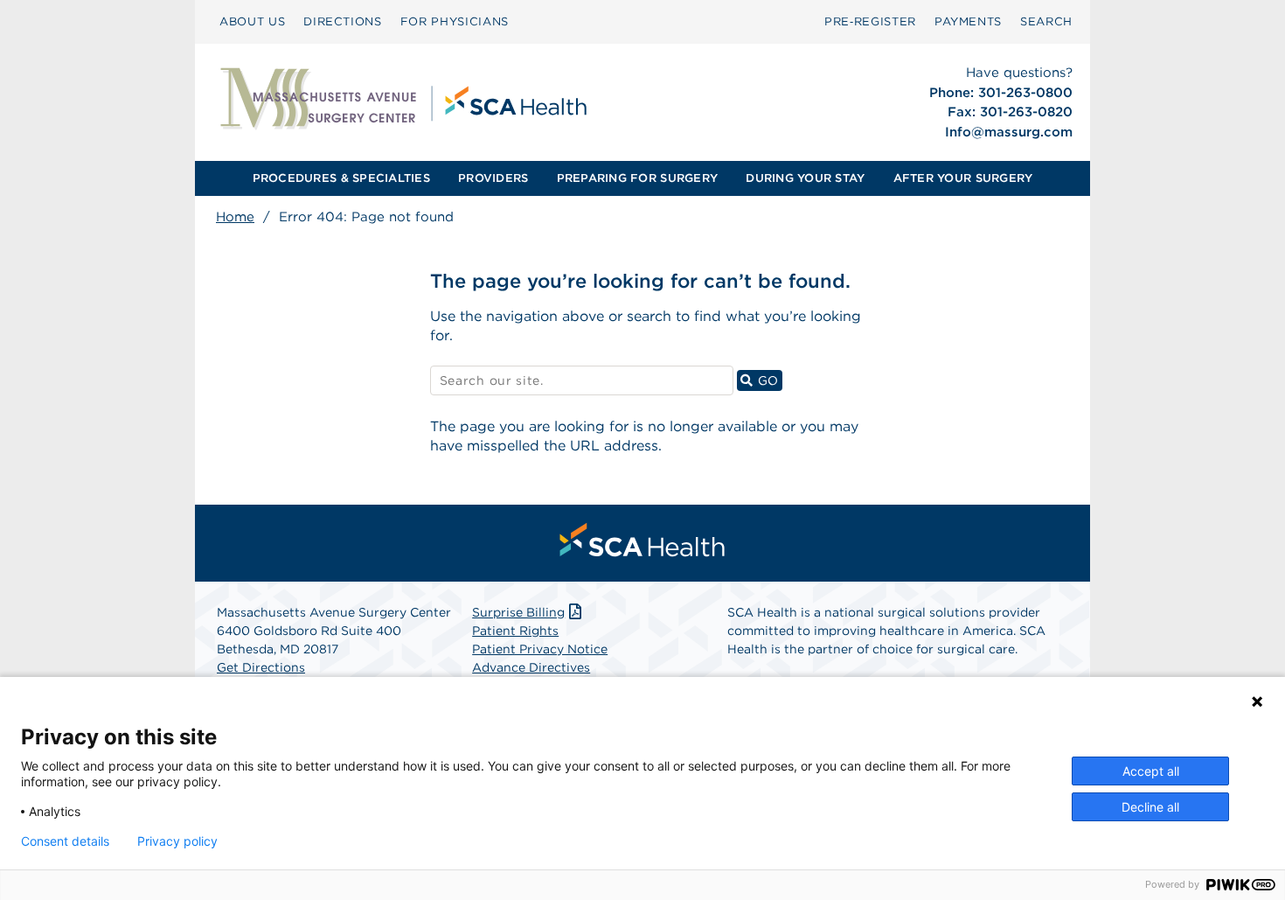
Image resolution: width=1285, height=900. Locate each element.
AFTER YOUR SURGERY (963, 178)
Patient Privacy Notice (540, 649)
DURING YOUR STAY (805, 178)
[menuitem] (252, 22)
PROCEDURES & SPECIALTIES (341, 178)
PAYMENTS (968, 21)
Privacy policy (177, 841)
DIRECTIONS (342, 21)
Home (235, 217)
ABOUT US (252, 21)
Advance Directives (531, 667)
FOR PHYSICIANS (454, 21)
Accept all (1150, 771)
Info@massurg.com (1009, 132)
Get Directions (261, 667)
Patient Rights (515, 631)
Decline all (1150, 806)
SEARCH (1046, 21)
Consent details (65, 841)
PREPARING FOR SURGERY (637, 178)
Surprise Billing (518, 612)
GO (768, 380)
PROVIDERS (493, 178)
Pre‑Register (870, 21)
